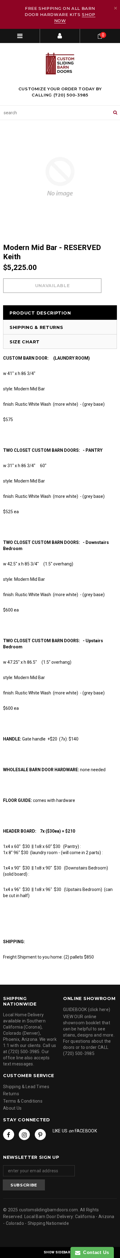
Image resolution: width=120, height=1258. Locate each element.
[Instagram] (24, 1134)
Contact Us (94, 1252)
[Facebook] (8, 1134)
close (115, 8)
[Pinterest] (40, 1134)
